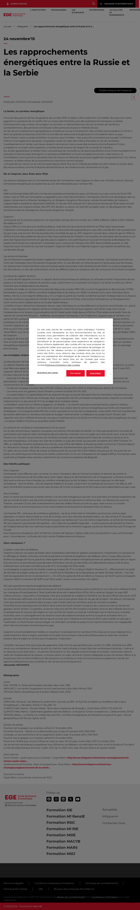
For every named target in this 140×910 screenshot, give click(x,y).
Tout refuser (75, 373)
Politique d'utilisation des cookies (62, 365)
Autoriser (95, 373)
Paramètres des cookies (47, 373)
